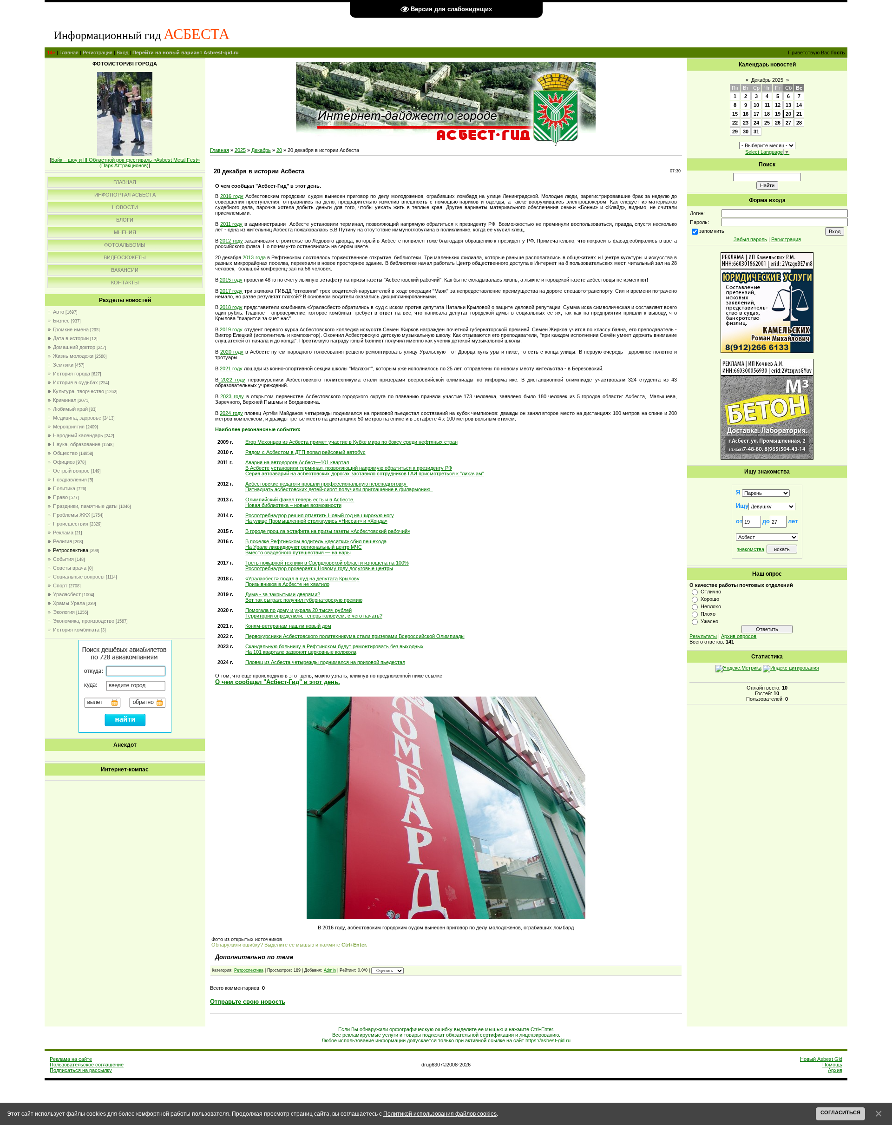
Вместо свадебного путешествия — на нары (298, 552)
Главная (69, 52)
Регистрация (97, 52)
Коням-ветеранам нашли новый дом (288, 626)
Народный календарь (78, 435)
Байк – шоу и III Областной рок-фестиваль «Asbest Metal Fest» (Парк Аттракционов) (125, 162)
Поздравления (70, 479)
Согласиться (840, 1112)
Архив (835, 1070)
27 (788, 122)
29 (735, 131)
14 (799, 105)
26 (777, 122)
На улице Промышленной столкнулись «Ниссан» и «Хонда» (316, 521)
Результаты (703, 636)
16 (745, 114)
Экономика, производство (83, 621)
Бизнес (61, 320)
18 (767, 114)
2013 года (254, 257)
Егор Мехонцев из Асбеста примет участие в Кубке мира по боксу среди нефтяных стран (351, 442)
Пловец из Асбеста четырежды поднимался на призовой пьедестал (325, 662)
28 (799, 122)
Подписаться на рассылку (81, 1070)
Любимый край (70, 409)
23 (745, 122)
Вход (122, 52)
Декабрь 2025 (767, 80)
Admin (330, 970)
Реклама (63, 532)
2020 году (231, 352)
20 (279, 150)
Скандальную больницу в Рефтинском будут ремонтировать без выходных (334, 646)
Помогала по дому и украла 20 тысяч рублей (298, 610)
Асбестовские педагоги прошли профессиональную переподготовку (326, 484)
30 (745, 131)
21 (799, 114)
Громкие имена (71, 329)
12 (777, 105)
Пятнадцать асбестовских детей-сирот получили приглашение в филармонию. (339, 489)
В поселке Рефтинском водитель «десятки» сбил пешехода (316, 541)
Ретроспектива (70, 550)
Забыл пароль (750, 239)
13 (788, 105)
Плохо (708, 614)
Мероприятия (69, 426)
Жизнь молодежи (73, 356)
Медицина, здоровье (77, 418)
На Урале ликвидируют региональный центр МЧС (303, 547)
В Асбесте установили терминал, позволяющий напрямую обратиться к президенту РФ (348, 468)
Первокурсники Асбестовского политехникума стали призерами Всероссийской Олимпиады (355, 636)
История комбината (76, 629)
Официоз (64, 462)
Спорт (60, 585)
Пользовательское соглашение (87, 1064)
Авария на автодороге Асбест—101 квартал (297, 462)
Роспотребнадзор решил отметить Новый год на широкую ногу (319, 515)
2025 (240, 150)
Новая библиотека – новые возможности (293, 505)
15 (735, 114)
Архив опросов (738, 636)
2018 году (231, 307)
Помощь (832, 1064)
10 (756, 105)
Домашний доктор (74, 347)
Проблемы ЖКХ (71, 515)
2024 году (231, 413)
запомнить (711, 231)
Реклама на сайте (71, 1059)
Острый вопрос (71, 471)
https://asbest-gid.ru (548, 1040)
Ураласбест (67, 594)
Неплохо (711, 606)
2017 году (231, 291)
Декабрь (261, 150)
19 (777, 114)
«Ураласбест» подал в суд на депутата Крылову (302, 578)
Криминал (64, 400)
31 (756, 131)
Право (60, 497)
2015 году (231, 280)
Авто (58, 312)
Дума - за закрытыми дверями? (282, 594)
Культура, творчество (78, 391)
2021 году (231, 368)
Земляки (63, 365)
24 (756, 122)
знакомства (750, 549)
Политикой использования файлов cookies (440, 1114)
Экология (64, 612)
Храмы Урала (69, 603)
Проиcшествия (70, 523)
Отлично (711, 591)
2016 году (231, 196)
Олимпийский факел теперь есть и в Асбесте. (299, 499)
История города (71, 373)
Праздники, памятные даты (85, 506)
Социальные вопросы (79, 576)
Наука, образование (76, 444)
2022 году (231, 379)
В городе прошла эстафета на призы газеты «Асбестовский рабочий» (327, 531)
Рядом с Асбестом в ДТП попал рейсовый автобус (305, 452)
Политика (64, 488)
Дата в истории (71, 338)
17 (756, 114)
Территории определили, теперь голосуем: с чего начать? (313, 615)
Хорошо (710, 599)
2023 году (232, 396)
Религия (62, 541)
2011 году (231, 224)
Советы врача (69, 568)
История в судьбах (75, 382)
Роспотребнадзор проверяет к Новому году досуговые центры (319, 568)
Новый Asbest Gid (821, 1059)
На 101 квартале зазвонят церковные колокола (300, 652)
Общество (65, 453)
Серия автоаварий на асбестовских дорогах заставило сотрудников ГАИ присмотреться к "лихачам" (364, 473)
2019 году (231, 329)
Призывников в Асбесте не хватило (287, 584)
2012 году (231, 240)
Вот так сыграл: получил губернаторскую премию (303, 600)
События (63, 559)
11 (767, 105)
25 (767, 122)
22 (735, 122)
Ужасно (709, 621)
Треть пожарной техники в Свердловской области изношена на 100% (327, 563)
